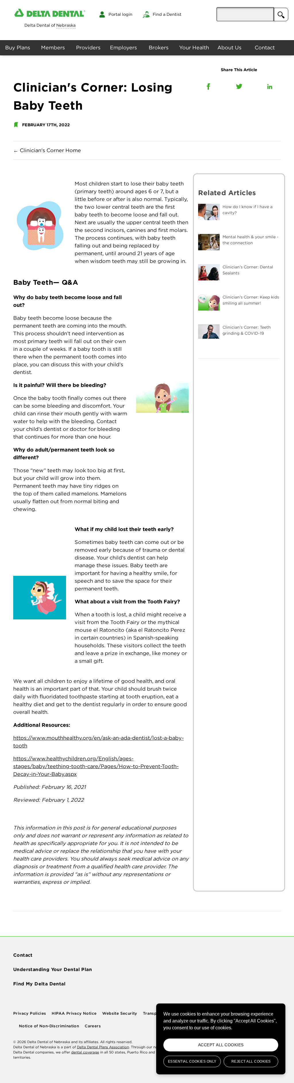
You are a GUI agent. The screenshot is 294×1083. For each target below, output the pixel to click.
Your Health (194, 47)
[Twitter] (239, 86)
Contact (265, 47)
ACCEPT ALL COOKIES (221, 1045)
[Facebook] (208, 86)
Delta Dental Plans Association (103, 1047)
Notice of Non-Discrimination (49, 1026)
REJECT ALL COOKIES (251, 1061)
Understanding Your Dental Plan (52, 969)
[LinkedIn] (269, 86)
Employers (123, 47)
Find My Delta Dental (39, 984)
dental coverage (85, 1052)
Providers (88, 47)
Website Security (119, 1013)
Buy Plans (17, 47)
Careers (93, 1026)
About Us (229, 47)
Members (53, 47)
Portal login (120, 14)
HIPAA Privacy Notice (74, 1013)
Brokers (159, 47)
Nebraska (66, 25)
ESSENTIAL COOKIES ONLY (192, 1061)
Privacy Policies (29, 1013)
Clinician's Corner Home (47, 150)
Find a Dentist (167, 14)
